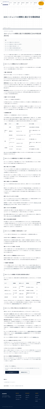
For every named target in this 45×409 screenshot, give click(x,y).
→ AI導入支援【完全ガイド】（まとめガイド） (10, 382)
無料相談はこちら (36, 337)
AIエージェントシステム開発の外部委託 (13, 215)
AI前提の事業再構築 (18, 395)
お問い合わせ (42, 0)
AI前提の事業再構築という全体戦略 (21, 333)
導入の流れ (15, 3)
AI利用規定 (16, 327)
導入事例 (19, 3)
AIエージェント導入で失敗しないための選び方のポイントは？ (13, 49)
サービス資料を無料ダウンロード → (12, 372)
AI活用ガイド (27, 3)
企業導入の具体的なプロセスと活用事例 (34, 331)
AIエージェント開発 (18, 397)
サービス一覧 (10, 3)
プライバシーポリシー (38, 399)
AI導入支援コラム (18, 399)
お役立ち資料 (22, 3)
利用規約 (36, 401)
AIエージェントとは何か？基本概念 (10, 152)
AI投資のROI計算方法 (15, 303)
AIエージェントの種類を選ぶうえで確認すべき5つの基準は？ (13, 44)
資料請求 (40, 3)
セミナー (31, 3)
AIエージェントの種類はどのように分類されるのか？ (12, 42)
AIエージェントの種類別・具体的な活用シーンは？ (12, 46)
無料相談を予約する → (24, 372)
